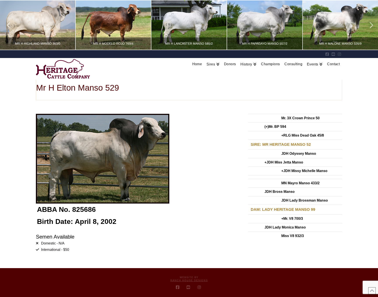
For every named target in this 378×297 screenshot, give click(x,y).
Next (368, 25)
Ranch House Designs (189, 280)
